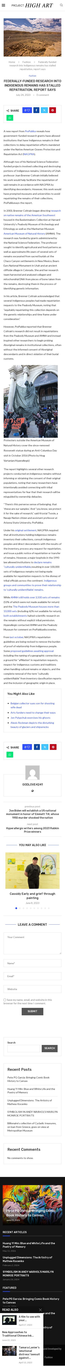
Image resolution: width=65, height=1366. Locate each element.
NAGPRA (29, 154)
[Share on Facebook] (36, 110)
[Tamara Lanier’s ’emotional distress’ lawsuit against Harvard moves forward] (9, 1351)
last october (16, 637)
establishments (18, 615)
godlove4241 (32, 784)
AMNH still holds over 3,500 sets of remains (35, 597)
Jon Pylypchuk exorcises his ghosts (30, 717)
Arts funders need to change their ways (33, 712)
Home (12, 62)
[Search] (61, 5)
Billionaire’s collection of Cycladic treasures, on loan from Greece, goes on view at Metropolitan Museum (31, 1127)
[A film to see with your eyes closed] (9, 1320)
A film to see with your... (29, 1318)
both (6, 615)
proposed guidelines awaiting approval (32, 650)
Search (11, 1042)
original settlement (25, 530)
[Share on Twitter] (44, 110)
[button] (8, 881)
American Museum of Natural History (24, 233)
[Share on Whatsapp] (9, 118)
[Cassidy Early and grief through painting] (32, 870)
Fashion (27, 62)
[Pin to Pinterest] (52, 110)
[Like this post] (28, 110)
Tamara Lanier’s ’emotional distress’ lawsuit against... (29, 1352)
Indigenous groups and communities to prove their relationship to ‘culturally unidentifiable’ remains (32, 585)
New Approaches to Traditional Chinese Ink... (18, 1334)
